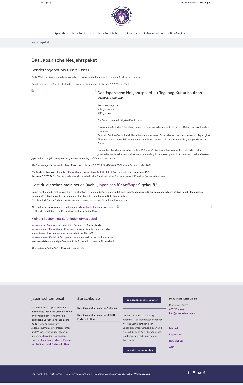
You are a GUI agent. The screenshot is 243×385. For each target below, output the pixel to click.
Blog (48, 2)
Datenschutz (176, 341)
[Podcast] (204, 372)
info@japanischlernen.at (182, 313)
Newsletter (59, 336)
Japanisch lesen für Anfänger (47, 229)
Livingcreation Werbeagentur (134, 374)
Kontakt (173, 328)
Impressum (175, 334)
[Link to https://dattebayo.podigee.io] (42, 2)
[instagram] (194, 372)
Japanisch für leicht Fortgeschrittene (111, 172)
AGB (172, 347)
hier (83, 248)
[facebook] (188, 372)
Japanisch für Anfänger (69, 172)
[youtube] (199, 372)
